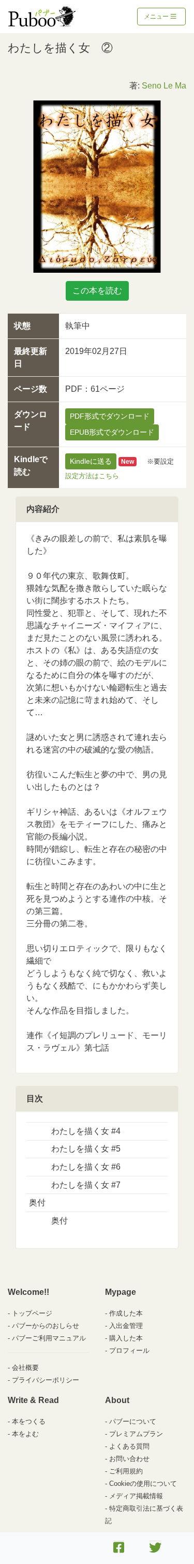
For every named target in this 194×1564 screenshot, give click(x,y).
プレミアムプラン (136, 1434)
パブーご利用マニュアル (49, 1338)
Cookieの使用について (143, 1483)
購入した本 (126, 1338)
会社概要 (25, 1367)
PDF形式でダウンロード (110, 416)
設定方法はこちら (92, 476)
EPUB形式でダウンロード (112, 432)
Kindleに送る (91, 461)
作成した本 (126, 1313)
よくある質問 (129, 1446)
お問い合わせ (129, 1459)
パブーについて (132, 1421)
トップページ (32, 1313)
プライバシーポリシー (45, 1380)
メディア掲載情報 (136, 1496)
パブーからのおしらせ (45, 1326)
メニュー (157, 16)
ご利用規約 (126, 1471)
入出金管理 (126, 1326)
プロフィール (129, 1350)
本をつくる (29, 1421)
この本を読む (97, 290)
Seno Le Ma (164, 85)
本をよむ (25, 1434)
